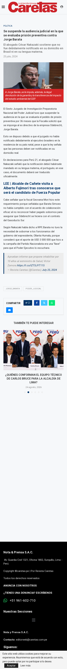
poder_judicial (33, 289)
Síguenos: (10, 647)
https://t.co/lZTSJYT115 (30, 265)
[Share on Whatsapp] (52, 303)
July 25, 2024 (49, 269)
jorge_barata (13, 289)
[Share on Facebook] (37, 303)
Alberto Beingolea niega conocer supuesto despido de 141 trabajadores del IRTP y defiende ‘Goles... (33, 378)
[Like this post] (29, 303)
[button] (6, 361)
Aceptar (11, 665)
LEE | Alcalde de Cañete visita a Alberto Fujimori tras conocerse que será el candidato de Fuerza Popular (31, 188)
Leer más (25, 665)
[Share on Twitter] (44, 303)
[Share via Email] (9, 310)
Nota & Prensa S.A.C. (18, 552)
